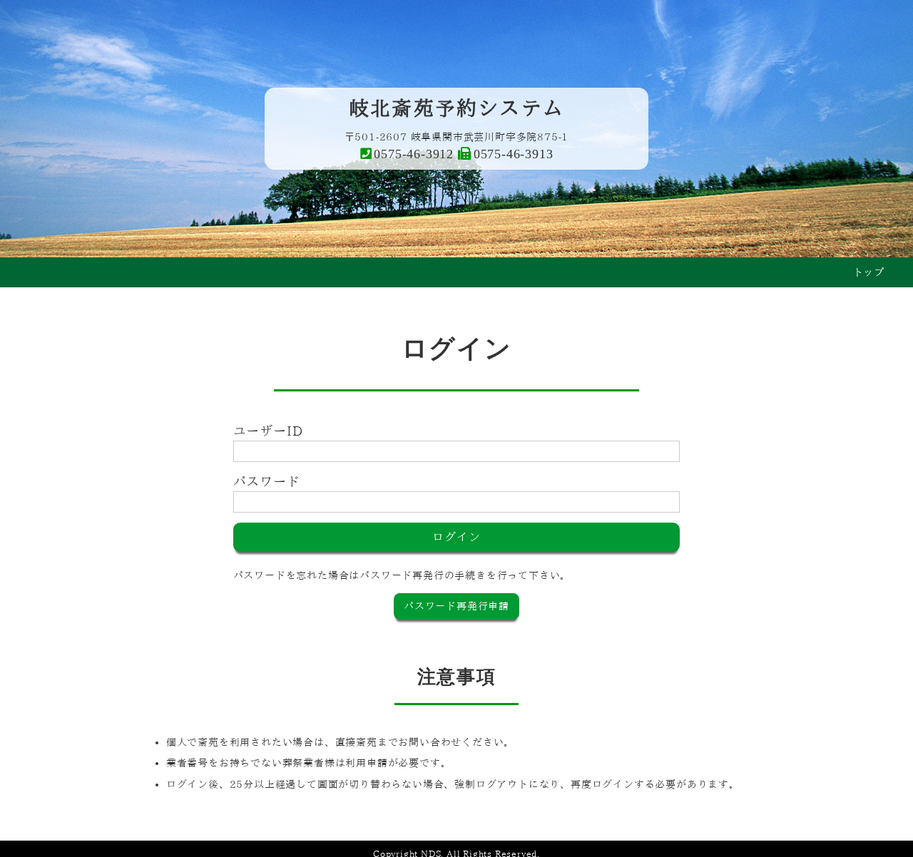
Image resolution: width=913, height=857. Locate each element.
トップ (868, 272)
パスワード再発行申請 (456, 606)
